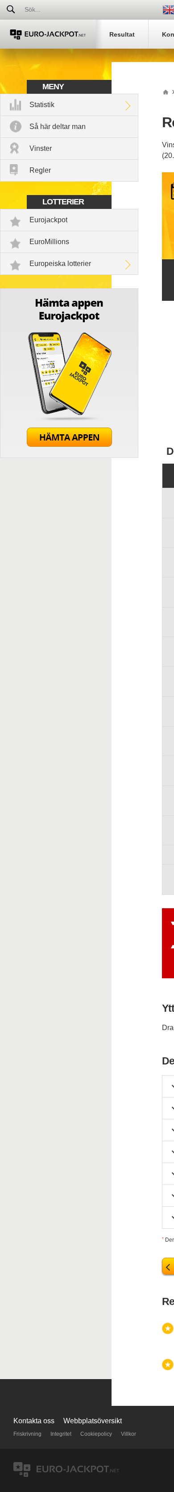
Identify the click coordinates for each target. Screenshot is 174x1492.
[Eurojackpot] (48, 34)
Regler (40, 170)
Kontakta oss (33, 1421)
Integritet (60, 1434)
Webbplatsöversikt (92, 1421)
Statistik (41, 104)
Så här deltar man (57, 126)
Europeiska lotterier (60, 263)
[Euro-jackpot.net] (165, 91)
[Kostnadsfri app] (69, 455)
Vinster (40, 148)
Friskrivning (27, 1434)
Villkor (128, 1434)
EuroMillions (49, 241)
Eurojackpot (48, 220)
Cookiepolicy (96, 1434)
